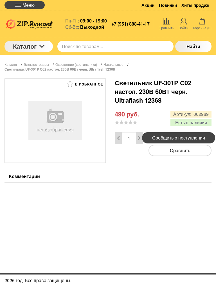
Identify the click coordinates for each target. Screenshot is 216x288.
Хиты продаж (195, 5)
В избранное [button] (88, 84)
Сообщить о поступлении (178, 137)
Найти (193, 46)
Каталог (25, 46)
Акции (147, 5)
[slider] (126, 122)
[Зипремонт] (28, 24)
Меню (28, 5)
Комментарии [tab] (24, 176)
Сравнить (180, 150)
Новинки (168, 5)
